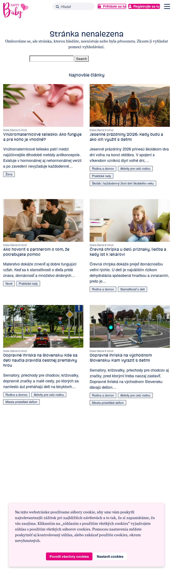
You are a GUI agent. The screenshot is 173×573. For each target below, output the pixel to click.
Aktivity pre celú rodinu (135, 168)
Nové (8, 283)
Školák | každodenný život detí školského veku (123, 183)
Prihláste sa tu (114, 6)
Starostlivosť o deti (132, 289)
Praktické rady (101, 176)
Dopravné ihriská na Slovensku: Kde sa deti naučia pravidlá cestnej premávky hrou (40, 360)
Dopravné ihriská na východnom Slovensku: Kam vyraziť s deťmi (121, 358)
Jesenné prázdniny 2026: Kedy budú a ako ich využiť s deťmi (126, 137)
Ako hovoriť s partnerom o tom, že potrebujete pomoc (36, 252)
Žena (8, 174)
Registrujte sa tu (146, 6)
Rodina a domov (103, 168)
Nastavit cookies (110, 556)
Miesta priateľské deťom (21, 402)
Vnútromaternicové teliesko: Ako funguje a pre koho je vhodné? (42, 137)
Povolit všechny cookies (69, 556)
